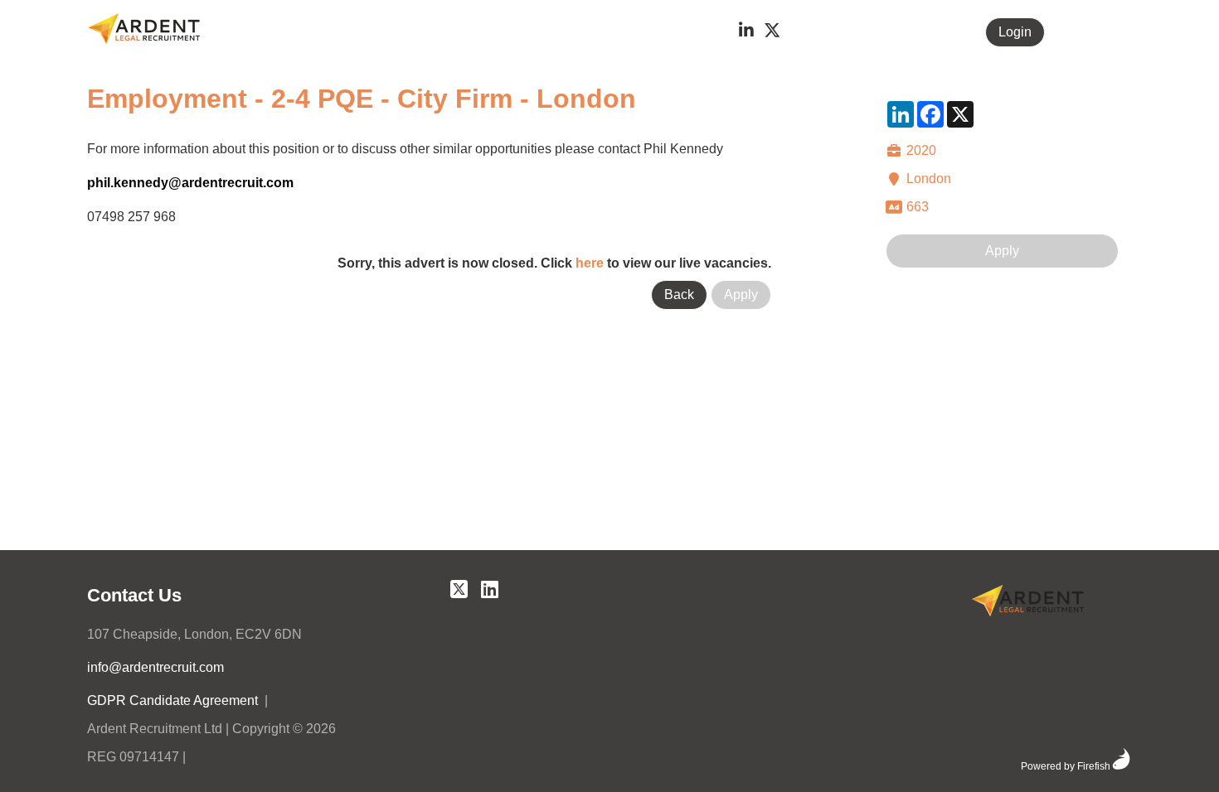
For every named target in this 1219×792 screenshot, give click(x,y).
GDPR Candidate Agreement (172, 700)
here (590, 263)
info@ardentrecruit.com (155, 667)
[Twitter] (772, 32)
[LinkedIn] (746, 32)
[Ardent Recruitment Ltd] (1028, 604)
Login (1015, 32)
